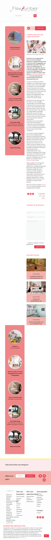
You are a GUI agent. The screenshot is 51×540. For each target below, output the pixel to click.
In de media (19, 515)
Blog (17, 502)
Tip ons (18, 513)
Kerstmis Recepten (31, 160)
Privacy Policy (21, 537)
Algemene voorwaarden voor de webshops (40, 500)
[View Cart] (46, 535)
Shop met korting (18, 499)
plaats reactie (39, 246)
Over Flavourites (20, 496)
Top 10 (18, 505)
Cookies (39, 504)
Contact (39, 512)
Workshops (19, 511)
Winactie (18, 503)
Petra (43, 198)
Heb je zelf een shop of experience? (30, 498)
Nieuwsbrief (19, 509)
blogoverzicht (40, 28)
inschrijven (30, 476)
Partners (18, 507)
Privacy (38, 506)
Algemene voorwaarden (40, 494)
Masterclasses (30, 501)
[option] (15, 39)
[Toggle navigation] (11, 10)
